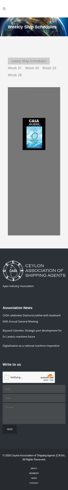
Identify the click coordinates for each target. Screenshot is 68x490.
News (34, 478)
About (34, 468)
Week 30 (32, 68)
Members (34, 473)
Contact (34, 483)
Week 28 (15, 75)
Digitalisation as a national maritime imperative (31, 345)
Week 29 (49, 68)
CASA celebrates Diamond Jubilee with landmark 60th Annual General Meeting (32, 318)
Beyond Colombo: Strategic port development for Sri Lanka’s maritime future (32, 333)
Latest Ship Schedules (28, 61)
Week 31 (15, 68)
